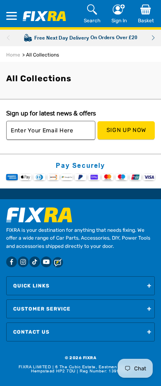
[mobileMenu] (11, 16)
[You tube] (46, 262)
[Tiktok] (34, 262)
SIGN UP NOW (126, 130)
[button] (153, 38)
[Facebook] (11, 262)
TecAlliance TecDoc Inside (80, 378)
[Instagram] (23, 262)
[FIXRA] (44, 16)
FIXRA (90, 357)
